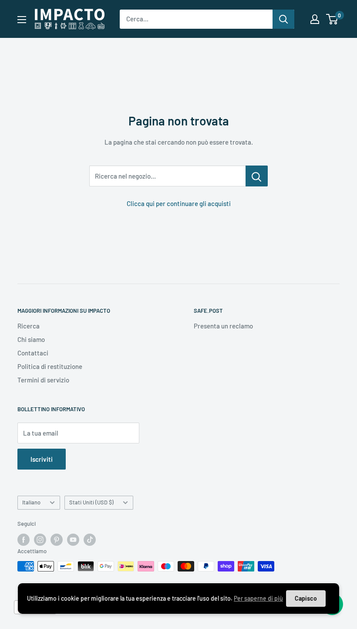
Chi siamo (31, 339)
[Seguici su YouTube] (73, 540)
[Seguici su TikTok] (90, 540)
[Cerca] (283, 19)
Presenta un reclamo (223, 326)
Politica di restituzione (49, 366)
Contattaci (32, 353)
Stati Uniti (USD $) (91, 502)
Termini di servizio (43, 380)
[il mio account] (314, 19)
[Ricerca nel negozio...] (257, 176)
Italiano (31, 502)
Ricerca (28, 326)
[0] (332, 19)
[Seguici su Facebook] (23, 540)
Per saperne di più (258, 598)
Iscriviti (41, 459)
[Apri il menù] (21, 19)
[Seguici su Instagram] (40, 540)
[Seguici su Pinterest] (57, 540)
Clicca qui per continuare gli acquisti (179, 203)
